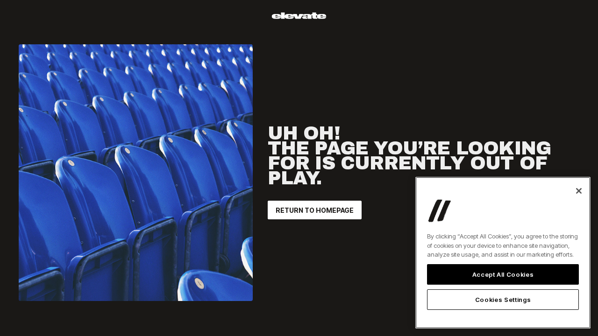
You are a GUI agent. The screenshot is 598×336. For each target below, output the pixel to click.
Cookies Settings (503, 299)
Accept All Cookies (503, 274)
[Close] (579, 191)
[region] (503, 253)
